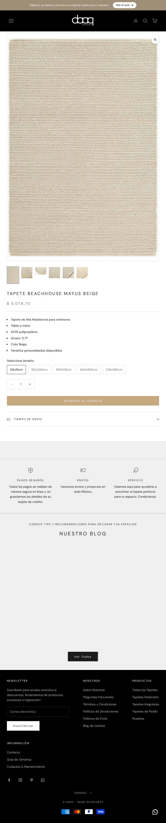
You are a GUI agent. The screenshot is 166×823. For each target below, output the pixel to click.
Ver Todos (83, 656)
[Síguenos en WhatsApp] (43, 780)
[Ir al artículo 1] (13, 275)
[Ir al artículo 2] (27, 273)
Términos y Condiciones (99, 704)
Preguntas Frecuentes (98, 697)
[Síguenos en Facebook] (9, 780)
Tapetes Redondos (145, 697)
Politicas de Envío (95, 718)
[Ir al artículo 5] (68, 273)
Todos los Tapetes (145, 690)
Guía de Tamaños (19, 759)
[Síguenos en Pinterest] (31, 780)
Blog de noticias (94, 726)
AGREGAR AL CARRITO (83, 401)
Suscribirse (23, 726)
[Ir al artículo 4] (54, 273)
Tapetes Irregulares (145, 704)
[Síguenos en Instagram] (20, 780)
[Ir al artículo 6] (82, 273)
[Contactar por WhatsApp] (155, 812)
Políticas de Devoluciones (100, 711)
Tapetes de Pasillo (145, 711)
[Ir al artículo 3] (41, 271)
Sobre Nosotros (94, 690)
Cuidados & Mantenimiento (26, 767)
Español (80, 792)
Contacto (13, 752)
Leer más (13, 641)
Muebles (138, 718)
